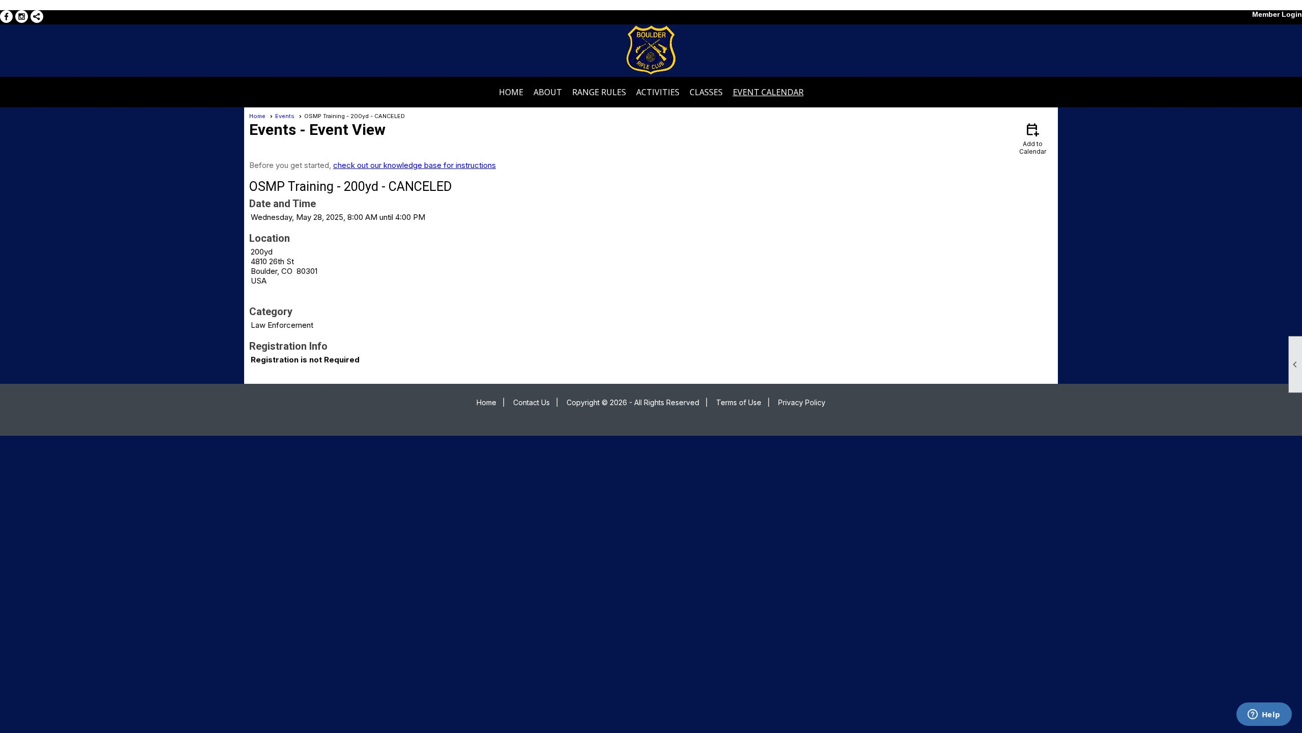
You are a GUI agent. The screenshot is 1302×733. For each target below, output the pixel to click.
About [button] (548, 92)
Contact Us (531, 402)
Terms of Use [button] (738, 402)
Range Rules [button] (599, 92)
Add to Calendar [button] (1032, 138)
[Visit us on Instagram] (21, 16)
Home (511, 92)
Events (284, 116)
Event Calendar (768, 92)
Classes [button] (706, 92)
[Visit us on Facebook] (6, 16)
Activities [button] (657, 92)
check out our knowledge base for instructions (414, 165)
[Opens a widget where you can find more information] (1264, 715)
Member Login (1277, 14)
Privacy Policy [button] (801, 402)
